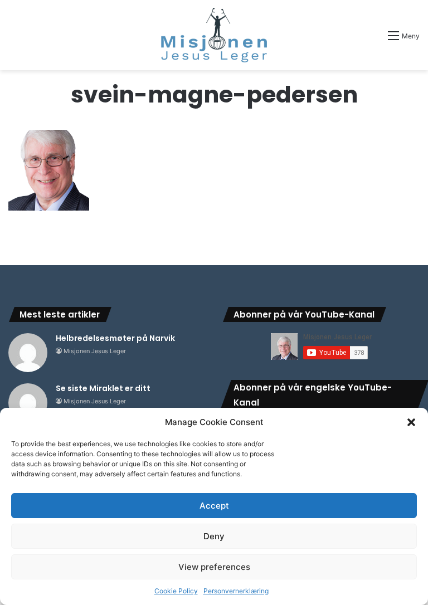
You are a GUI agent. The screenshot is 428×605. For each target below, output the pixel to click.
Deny (214, 536)
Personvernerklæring (236, 591)
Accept (214, 505)
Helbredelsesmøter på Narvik (115, 338)
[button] (411, 422)
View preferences (214, 567)
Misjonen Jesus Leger (95, 351)
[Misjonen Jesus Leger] (214, 35)
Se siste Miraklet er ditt (103, 388)
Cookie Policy (176, 591)
